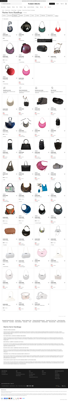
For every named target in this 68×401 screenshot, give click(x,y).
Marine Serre (7, 10)
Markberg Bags (45, 321)
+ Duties (38, 38)
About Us (49, 7)
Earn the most (53, 90)
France (2, 399)
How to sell (31, 372)
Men (17, 7)
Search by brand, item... (7, 3)
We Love (41, 7)
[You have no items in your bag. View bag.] (66, 3)
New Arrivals (3, 7)
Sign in (57, 3)
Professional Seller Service (33, 377)
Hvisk (30, 321)
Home (3, 10)
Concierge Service (5, 374)
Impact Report (57, 375)
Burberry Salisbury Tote (26, 320)
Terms (17, 385)
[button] (66, 3)
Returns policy (18, 375)
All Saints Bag (18, 320)
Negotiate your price (7, 90)
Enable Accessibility (3, 0)
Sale (45, 7)
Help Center (44, 372)
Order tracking (18, 372)
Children (20, 7)
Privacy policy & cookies (22, 385)
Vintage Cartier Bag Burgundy (39, 320)
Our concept (4, 372)
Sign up (62, 3)
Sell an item (52, 3)
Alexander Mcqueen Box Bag (8, 320)
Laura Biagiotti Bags (36, 321)
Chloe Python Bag (61, 320)
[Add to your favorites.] (16, 34)
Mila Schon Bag (52, 321)
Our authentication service (20, 374)
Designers (9, 7)
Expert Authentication (23, 90)
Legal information (12, 385)
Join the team (57, 377)
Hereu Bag (25, 321)
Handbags (19, 10)
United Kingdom (5, 399)
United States (10, 399)
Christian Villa (5, 321)
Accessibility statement (5, 385)
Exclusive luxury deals (39, 90)
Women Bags (13, 10)
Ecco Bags (11, 321)
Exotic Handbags (18, 321)
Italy (18, 399)
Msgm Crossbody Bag (61, 321)
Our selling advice (32, 374)
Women (13, 7)
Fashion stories (57, 378)
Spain (16, 399)
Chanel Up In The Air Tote (51, 320)
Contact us (44, 374)
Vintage (37, 7)
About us (56, 372)
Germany (14, 399)
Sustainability (57, 374)
